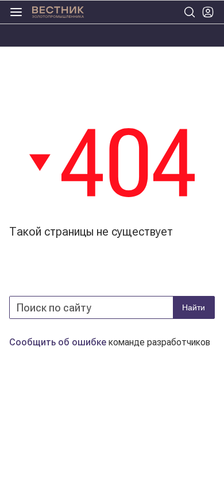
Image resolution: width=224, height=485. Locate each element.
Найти (193, 307)
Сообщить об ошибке (57, 342)
